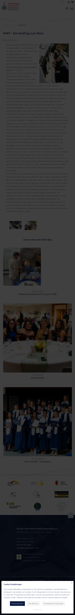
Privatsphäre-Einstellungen (53, 603)
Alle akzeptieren (17, 603)
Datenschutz (37, 609)
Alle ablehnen (33, 603)
